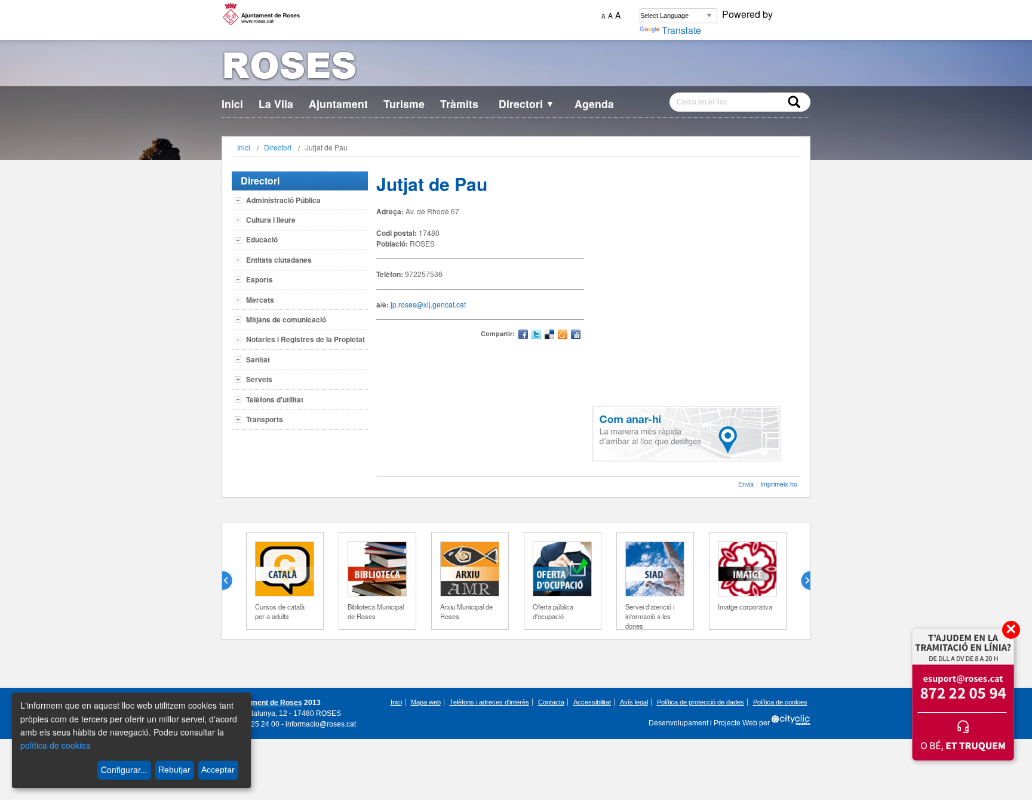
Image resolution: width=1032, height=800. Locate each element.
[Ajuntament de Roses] (516, 68)
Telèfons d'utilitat (274, 399)
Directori (526, 103)
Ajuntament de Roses (265, 703)
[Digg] (575, 336)
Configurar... (124, 770)
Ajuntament (338, 103)
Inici (232, 103)
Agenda (594, 103)
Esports (259, 279)
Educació (262, 239)
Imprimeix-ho (778, 483)
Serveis (259, 379)
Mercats (260, 299)
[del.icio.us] (549, 336)
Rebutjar (174, 769)
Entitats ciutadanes (279, 259)
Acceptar (218, 769)
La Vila (276, 103)
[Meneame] (562, 336)
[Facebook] (523, 336)
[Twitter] (536, 336)
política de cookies (55, 745)
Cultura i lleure (271, 219)
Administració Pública (283, 200)
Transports (264, 419)
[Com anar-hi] (686, 458)
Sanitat (258, 359)
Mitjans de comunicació (286, 319)
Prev (231, 580)
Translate (681, 30)
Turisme (404, 103)
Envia (746, 483)
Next (800, 580)
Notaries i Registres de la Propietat (305, 339)
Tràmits (459, 103)
